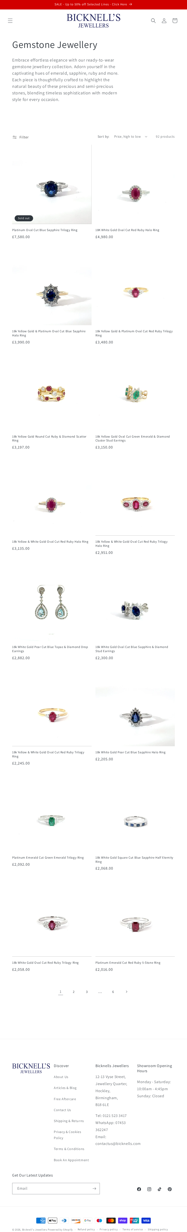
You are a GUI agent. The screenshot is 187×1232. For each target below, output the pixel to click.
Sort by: (103, 136)
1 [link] (61, 991)
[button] (10, 20)
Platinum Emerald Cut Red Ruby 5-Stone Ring (127, 963)
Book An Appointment (71, 1160)
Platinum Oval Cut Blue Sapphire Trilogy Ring (44, 230)
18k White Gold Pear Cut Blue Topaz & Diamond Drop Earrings (50, 649)
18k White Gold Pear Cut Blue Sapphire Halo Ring (130, 752)
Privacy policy (109, 1229)
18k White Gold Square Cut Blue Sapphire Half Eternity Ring (134, 860)
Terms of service (132, 1229)
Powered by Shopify (60, 1229)
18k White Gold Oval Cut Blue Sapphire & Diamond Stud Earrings (131, 649)
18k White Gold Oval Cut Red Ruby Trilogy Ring (45, 963)
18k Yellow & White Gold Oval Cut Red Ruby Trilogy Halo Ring (131, 544)
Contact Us (62, 1110)
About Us (61, 1077)
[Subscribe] (94, 1188)
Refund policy (86, 1229)
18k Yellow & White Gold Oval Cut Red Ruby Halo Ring (50, 542)
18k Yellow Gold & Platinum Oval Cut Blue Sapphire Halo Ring (48, 333)
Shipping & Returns (69, 1121)
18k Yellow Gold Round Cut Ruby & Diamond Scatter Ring (49, 439)
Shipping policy (158, 1229)
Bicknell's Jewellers (34, 1229)
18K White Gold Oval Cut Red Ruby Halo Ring (127, 230)
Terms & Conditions (69, 1149)
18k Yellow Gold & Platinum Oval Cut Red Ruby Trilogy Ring (134, 333)
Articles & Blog (65, 1088)
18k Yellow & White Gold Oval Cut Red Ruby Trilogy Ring (48, 754)
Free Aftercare (65, 1099)
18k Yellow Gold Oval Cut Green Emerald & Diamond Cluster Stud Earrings (132, 439)
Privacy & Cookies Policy (67, 1135)
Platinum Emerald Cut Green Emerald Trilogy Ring (48, 858)
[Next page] (126, 991)
